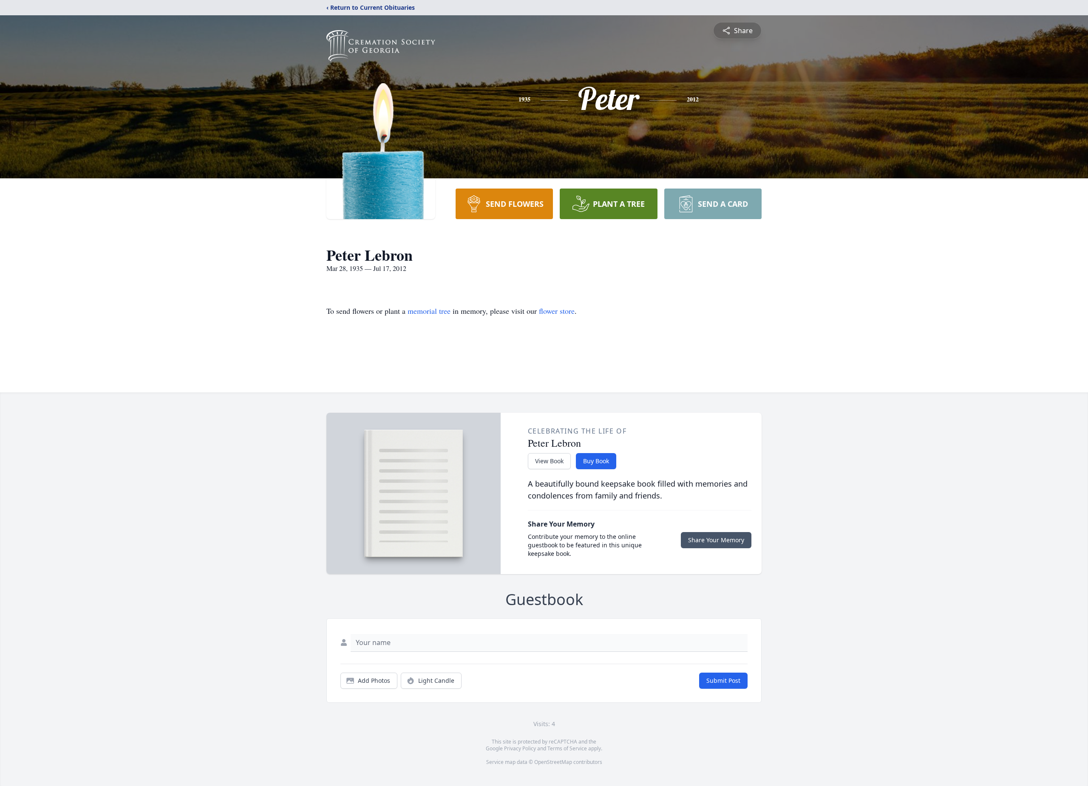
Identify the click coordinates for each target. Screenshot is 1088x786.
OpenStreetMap (553, 762)
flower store (557, 311)
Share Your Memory (716, 540)
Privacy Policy (520, 748)
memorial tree (429, 311)
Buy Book (596, 461)
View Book (549, 461)
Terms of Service (567, 748)
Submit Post (723, 680)
